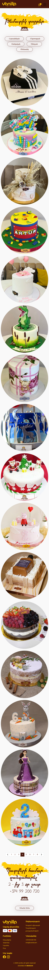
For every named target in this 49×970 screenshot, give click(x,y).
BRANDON (30, 966)
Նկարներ (6, 945)
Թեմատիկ (25, 49)
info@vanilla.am (31, 943)
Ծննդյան (34, 44)
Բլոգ (4, 948)
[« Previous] (7, 855)
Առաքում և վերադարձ (33, 925)
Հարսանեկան (14, 38)
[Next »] (41, 855)
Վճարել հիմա (24, 908)
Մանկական (15, 44)
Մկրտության (35, 38)
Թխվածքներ (7, 940)
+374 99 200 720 (31, 940)
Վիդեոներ (6, 943)
